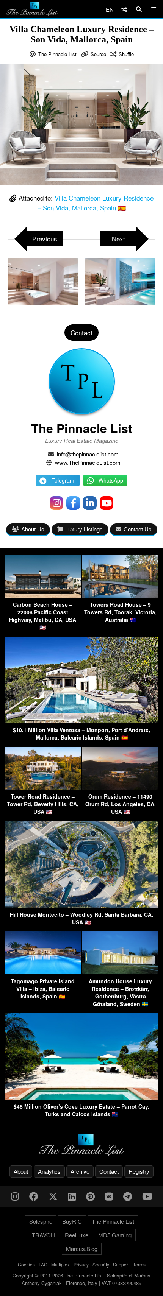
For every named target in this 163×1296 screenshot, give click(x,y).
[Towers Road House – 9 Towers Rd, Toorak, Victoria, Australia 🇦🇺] (120, 595)
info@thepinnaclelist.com (88, 454)
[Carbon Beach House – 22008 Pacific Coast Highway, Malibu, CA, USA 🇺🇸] (43, 595)
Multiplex (60, 1264)
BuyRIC (72, 1221)
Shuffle (126, 54)
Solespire (40, 1221)
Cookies (26, 1264)
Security (100, 1264)
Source (98, 54)
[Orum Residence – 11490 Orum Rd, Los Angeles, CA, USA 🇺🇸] (120, 787)
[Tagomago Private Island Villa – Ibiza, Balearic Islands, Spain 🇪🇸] (43, 972)
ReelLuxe (76, 1235)
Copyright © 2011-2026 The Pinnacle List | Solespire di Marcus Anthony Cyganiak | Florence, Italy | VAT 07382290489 (81, 1279)
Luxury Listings (84, 529)
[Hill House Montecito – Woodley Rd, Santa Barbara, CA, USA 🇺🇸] (81, 905)
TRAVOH (43, 1235)
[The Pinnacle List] (81, 1145)
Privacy (81, 1264)
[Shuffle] (124, 9)
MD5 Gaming (115, 1235)
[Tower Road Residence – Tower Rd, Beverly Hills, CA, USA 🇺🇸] (43, 787)
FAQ (43, 1264)
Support (121, 1264)
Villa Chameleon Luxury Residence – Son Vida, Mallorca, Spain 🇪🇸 (96, 202)
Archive (80, 1171)
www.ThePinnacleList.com (88, 462)
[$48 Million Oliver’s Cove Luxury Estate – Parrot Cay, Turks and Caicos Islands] (81, 1097)
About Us (32, 529)
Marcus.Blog (81, 1248)
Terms (139, 1264)
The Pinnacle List (57, 54)
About (21, 1171)
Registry (139, 1171)
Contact (109, 1171)
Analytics (49, 1171)
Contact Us (138, 529)
